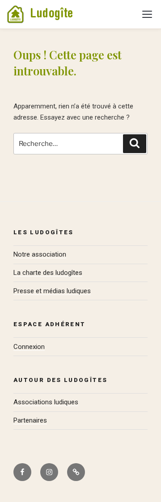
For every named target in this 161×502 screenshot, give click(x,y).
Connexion (29, 347)
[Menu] (147, 14)
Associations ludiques (45, 402)
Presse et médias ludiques (52, 291)
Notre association (39, 254)
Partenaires (30, 420)
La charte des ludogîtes (47, 273)
